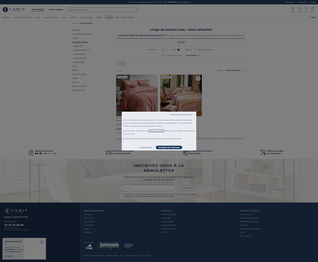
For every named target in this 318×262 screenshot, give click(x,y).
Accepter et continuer (169, 147)
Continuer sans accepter (181, 114)
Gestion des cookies (156, 131)
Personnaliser (146, 147)
